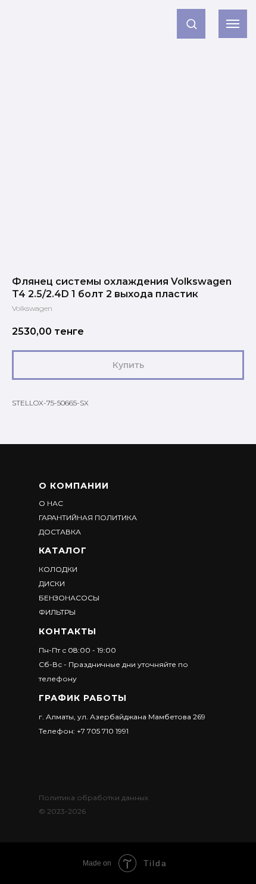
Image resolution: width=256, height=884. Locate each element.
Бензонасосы (69, 597)
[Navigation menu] (232, 24)
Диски (52, 583)
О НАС (51, 503)
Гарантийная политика (88, 517)
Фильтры (57, 612)
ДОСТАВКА (60, 531)
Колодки (58, 569)
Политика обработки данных (93, 797)
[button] (191, 23)
